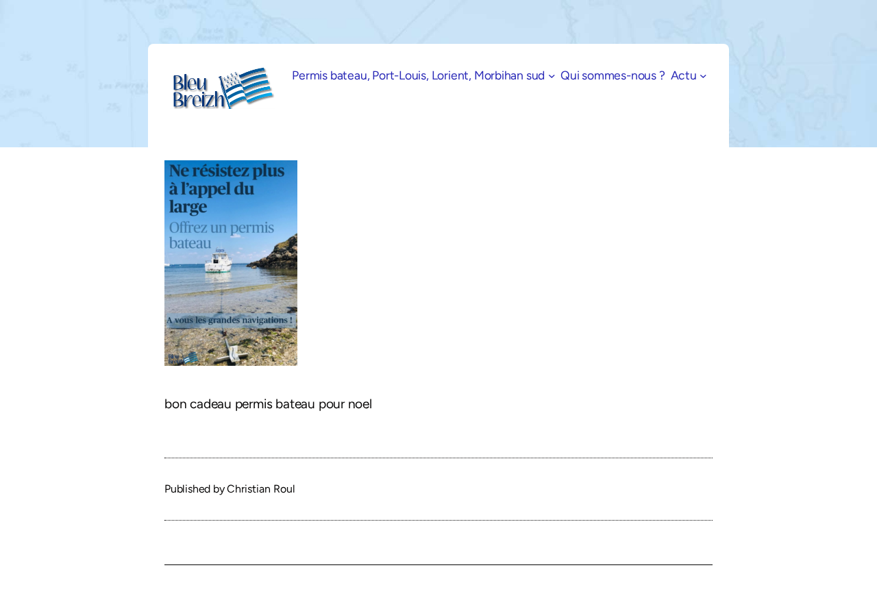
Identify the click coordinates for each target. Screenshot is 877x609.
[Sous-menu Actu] (703, 75)
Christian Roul (261, 488)
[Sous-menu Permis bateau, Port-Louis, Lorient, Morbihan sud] (552, 75)
